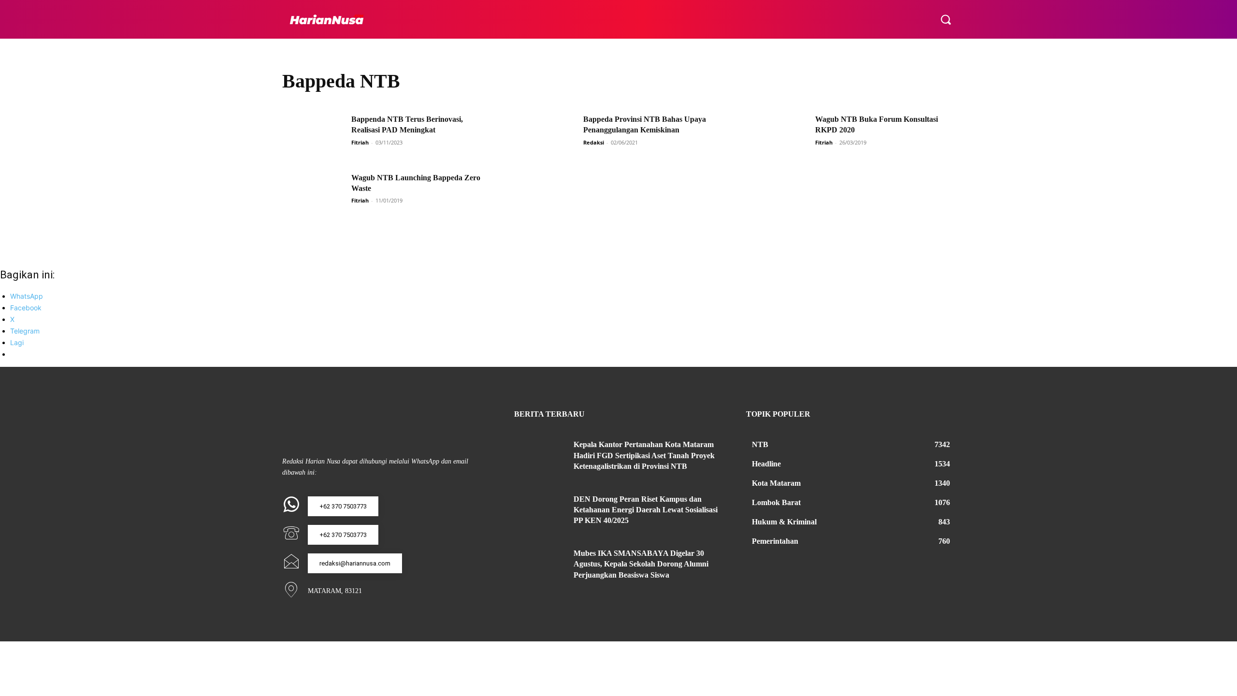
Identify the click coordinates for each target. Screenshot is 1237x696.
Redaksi (593, 142)
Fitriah (360, 142)
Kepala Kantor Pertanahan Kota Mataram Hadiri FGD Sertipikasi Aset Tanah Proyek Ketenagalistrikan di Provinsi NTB (644, 455)
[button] (945, 19)
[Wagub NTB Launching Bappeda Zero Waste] (313, 195)
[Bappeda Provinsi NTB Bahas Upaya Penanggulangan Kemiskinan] (545, 136)
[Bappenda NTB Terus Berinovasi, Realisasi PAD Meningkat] (313, 136)
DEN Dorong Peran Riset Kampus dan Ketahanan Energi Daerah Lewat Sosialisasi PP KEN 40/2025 (646, 510)
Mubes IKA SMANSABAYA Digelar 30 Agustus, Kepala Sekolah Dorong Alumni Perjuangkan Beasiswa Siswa (641, 564)
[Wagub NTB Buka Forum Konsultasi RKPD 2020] (777, 136)
